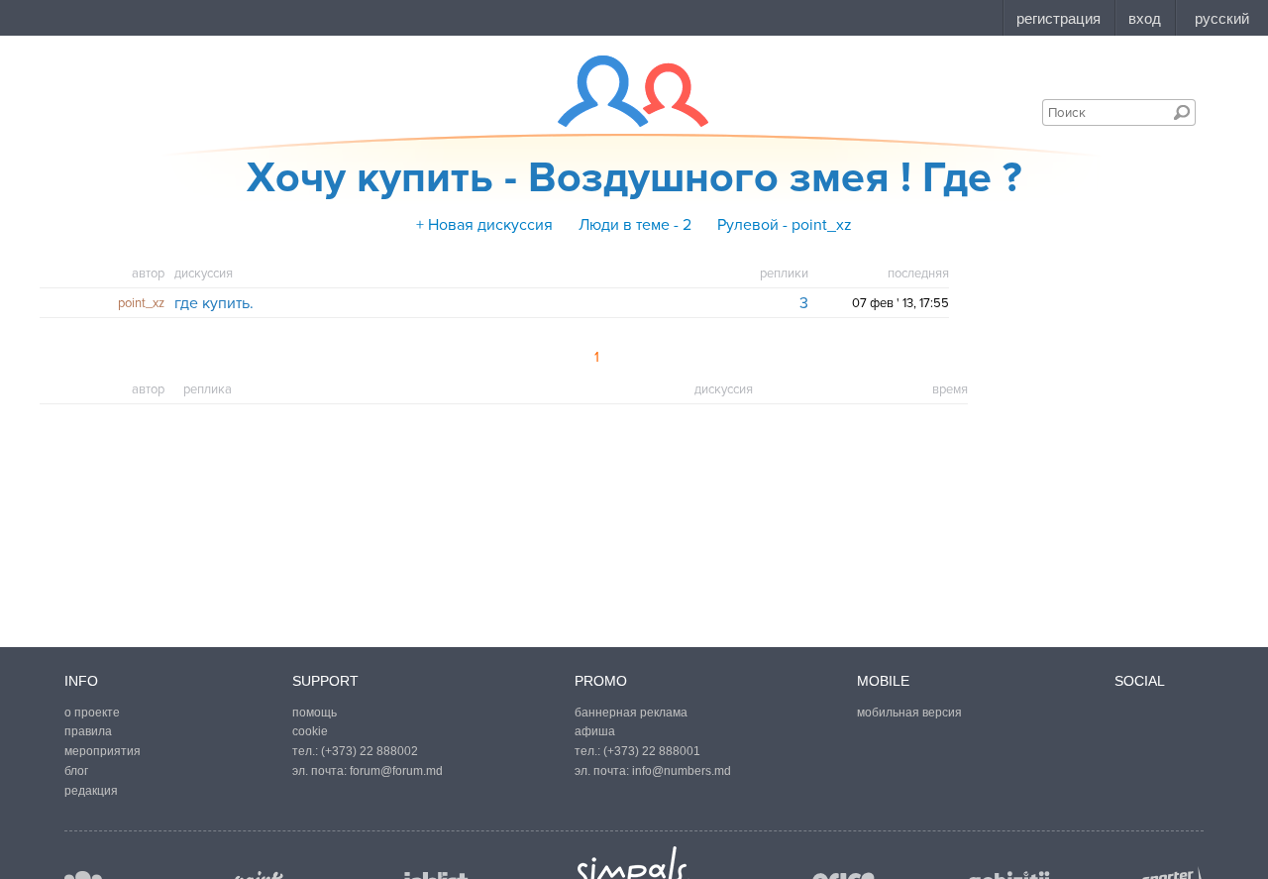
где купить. (214, 303)
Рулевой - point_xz (784, 225)
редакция (91, 791)
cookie (310, 731)
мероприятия (102, 751)
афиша (595, 731)
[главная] (620, 91)
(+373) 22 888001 (651, 751)
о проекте (92, 712)
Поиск (1182, 112)
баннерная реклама (631, 712)
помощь (314, 712)
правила (88, 731)
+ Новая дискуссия (484, 225)
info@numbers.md (681, 771)
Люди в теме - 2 (635, 225)
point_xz (141, 303)
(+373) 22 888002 (369, 751)
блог (76, 771)
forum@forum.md (396, 771)
